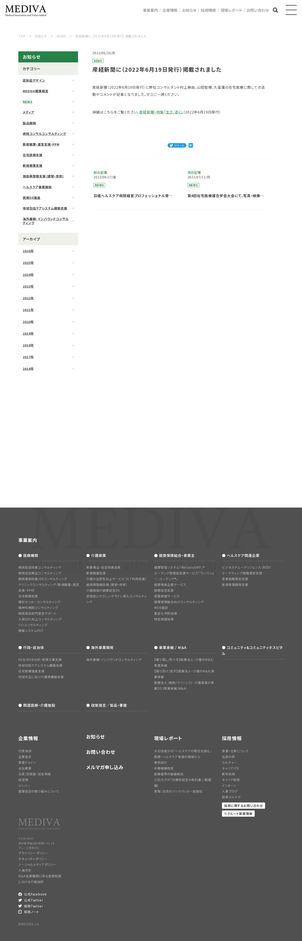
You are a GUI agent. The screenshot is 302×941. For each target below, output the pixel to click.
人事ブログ (230, 791)
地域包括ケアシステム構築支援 (45, 208)
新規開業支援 (32, 165)
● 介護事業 (96, 555)
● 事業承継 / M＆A (170, 647)
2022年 (28, 298)
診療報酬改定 (164, 768)
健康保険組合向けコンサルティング (179, 602)
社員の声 (228, 756)
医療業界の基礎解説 (168, 774)
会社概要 (24, 768)
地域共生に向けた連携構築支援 (41, 677)
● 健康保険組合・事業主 (174, 555)
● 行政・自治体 (31, 647)
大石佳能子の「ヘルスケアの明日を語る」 (183, 751)
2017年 (28, 357)
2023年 (28, 286)
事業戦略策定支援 (235, 579)
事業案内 (150, 10)
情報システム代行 (31, 630)
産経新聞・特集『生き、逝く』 (161, 112)
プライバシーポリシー (33, 853)
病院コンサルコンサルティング (44, 133)
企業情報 (170, 10)
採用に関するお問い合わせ (243, 805)
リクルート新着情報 (238, 813)
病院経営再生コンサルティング (39, 573)
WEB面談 (161, 607)
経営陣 (23, 779)
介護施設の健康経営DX (103, 590)
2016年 (28, 368)
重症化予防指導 (165, 613)
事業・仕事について (235, 751)
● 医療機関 (28, 555)
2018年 (28, 345)
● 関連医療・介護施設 (36, 705)
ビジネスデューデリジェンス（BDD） (247, 567)
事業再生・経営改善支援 (103, 567)
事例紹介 (160, 762)
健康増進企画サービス (170, 584)
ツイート (179, 145)
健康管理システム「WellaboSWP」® (179, 567)
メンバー (24, 785)
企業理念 (24, 756)
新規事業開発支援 (235, 584)
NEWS (27, 101)
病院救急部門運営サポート (37, 613)
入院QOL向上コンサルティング (40, 619)
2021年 (28, 310)
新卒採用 (228, 774)
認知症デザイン (34, 80)
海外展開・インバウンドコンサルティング (46, 221)
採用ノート (31, 912)
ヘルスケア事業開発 (37, 187)
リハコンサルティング (32, 625)
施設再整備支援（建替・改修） (43, 176)
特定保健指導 (164, 619)
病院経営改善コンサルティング (39, 567)
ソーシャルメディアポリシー (37, 864)
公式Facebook (35, 894)
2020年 (28, 321)
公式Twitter (33, 900)
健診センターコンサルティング (39, 602)
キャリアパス (230, 768)
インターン (229, 785)
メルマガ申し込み (105, 767)
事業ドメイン (27, 762)
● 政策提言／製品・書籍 (106, 705)
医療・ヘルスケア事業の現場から (177, 756)
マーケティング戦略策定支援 (242, 573)
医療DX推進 (31, 197)
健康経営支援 (164, 590)
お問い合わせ (258, 10)
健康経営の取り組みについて (38, 791)
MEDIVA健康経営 (35, 91)
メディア (28, 112)
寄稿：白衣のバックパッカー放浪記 (178, 791)
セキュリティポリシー (32, 858)
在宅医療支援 (32, 155)
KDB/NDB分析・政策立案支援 (40, 659)
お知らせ (189, 10)
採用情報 (208, 10)
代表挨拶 (24, 751)
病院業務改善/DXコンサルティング (42, 579)
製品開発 (29, 123)
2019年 (28, 333)
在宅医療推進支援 (31, 671)
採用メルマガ (231, 797)
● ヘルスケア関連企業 (241, 555)
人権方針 (24, 870)
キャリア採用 (231, 779)
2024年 (28, 274)
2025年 (28, 262)
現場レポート (231, 10)
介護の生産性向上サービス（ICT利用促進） (116, 579)
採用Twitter (33, 906)
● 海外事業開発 (100, 647)
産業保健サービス (167, 596)
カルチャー (229, 762)
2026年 (28, 251)
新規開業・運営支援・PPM (41, 144)
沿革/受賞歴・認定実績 (34, 774)
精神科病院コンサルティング (38, 607)
